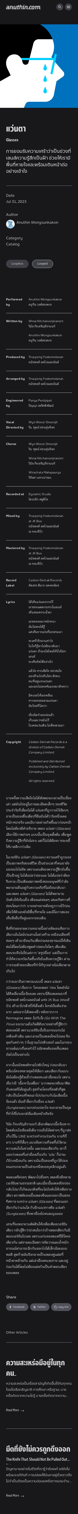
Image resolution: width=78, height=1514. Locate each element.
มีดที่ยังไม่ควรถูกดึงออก (38, 1455)
